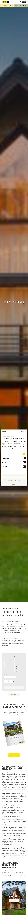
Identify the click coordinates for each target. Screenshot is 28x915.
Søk (14, 687)
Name (5, 674)
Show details (21, 472)
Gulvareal (6, 679)
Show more (14, 694)
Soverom (16, 657)
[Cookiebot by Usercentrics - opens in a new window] (20, 431)
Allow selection (14, 480)
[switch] (24, 458)
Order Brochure (21, 5)
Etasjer (6, 657)
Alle (7, 659)
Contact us (7, 5)
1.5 (6, 664)
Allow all (14, 476)
